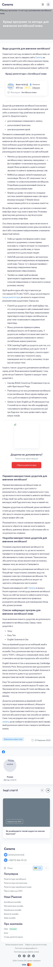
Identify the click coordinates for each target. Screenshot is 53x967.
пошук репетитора (11, 297)
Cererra (38, 57)
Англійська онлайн (12, 902)
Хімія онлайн (9, 918)
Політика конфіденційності (26, 948)
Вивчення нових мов (13, 739)
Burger (43, 4)
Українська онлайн (12, 910)
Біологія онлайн (11, 914)
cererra (5, 721)
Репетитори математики (15, 883)
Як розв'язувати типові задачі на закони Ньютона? (25, 832)
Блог (6, 933)
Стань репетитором (13, 937)
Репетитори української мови (17, 887)
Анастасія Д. (22, 84)
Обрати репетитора (26, 465)
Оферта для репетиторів (36, 944)
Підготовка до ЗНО (13, 891)
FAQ (6, 929)
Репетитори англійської (15, 879)
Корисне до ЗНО (14, 821)
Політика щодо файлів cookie (26, 952)
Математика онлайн (13, 906)
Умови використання (14, 944)
